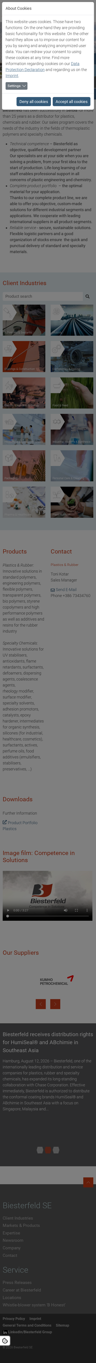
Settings (14, 86)
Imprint (12, 75)
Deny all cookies (33, 101)
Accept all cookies (72, 101)
